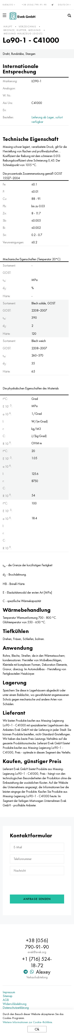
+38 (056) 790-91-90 (34, 4)
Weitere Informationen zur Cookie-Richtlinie (27, 1022)
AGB (6, 1000)
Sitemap (7, 996)
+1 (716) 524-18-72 (37, 962)
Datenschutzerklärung (16, 1008)
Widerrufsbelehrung (14, 1004)
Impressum (9, 992)
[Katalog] (5, 15)
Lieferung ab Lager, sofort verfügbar (47, 119)
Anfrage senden (37, 899)
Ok (37, 1029)
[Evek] (22, 16)
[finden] (69, 15)
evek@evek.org (37, 952)
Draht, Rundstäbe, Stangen (19, 54)
